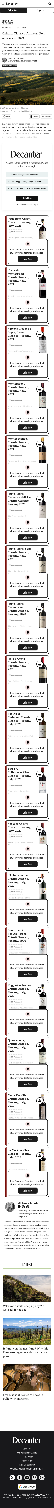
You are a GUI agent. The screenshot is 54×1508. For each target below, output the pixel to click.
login (33, 166)
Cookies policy (27, 1456)
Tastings (35, 61)
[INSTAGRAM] (24, 1206)
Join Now (27, 259)
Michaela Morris (17, 59)
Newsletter (48, 116)
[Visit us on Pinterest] (34, 1477)
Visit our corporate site (36, 1495)
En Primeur (21, 27)
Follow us (35, 116)
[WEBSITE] (28, 1206)
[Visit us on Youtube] (27, 1477)
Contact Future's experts (27, 1452)
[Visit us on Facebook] (19, 1477)
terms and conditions (27, 1464)
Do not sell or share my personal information (27, 1468)
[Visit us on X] (12, 1477)
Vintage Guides (8, 27)
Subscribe (12, 10)
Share (8, 116)
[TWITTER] (20, 1206)
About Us (27, 1448)
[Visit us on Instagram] (42, 1477)
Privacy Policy (27, 1460)
